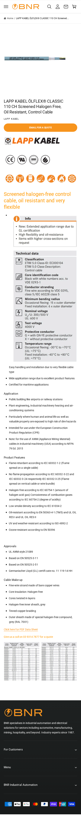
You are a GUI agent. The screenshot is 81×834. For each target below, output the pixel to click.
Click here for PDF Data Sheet (21, 629)
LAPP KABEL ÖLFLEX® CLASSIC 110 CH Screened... (42, 18)
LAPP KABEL (11, 119)
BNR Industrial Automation (27, 826)
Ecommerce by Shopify (64, 826)
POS (45, 826)
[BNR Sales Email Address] (66, 6)
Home (10, 18)
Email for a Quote (40, 127)
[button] (6, 6)
